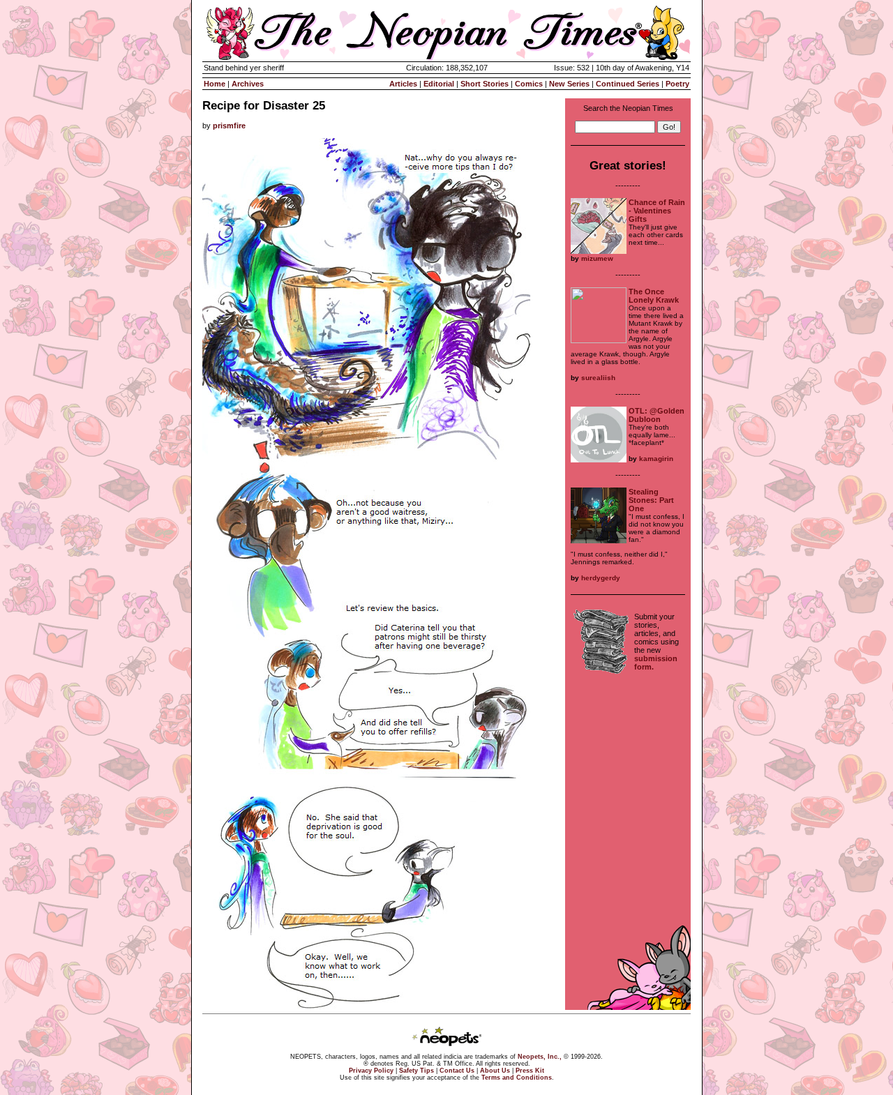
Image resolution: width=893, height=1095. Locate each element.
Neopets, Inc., (540, 1056)
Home (214, 84)
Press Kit (530, 1070)
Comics (529, 84)
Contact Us (457, 1070)
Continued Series (627, 84)
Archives (248, 84)
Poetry (677, 84)
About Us (495, 1070)
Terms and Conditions (516, 1077)
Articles (403, 84)
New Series (569, 84)
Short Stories (484, 84)
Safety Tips (416, 1070)
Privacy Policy (371, 1070)
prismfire (229, 125)
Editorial (438, 84)
